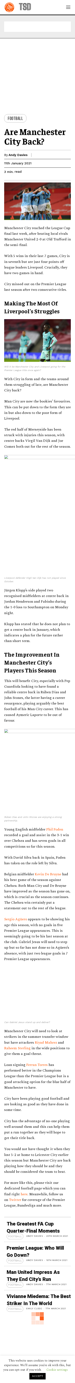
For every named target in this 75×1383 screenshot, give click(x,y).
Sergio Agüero (15, 919)
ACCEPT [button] (37, 1376)
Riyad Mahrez (46, 1303)
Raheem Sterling (17, 1309)
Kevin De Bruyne (48, 874)
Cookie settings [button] (57, 1369)
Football (15, 118)
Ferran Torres (37, 1325)
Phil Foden (54, 829)
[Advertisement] (37, 26)
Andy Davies (18, 155)
